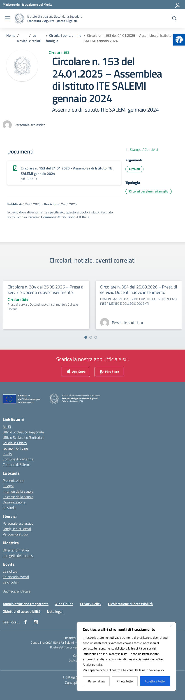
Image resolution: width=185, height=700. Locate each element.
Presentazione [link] (13, 480)
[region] (126, 656)
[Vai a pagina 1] (85, 337)
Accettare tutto (155, 681)
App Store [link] (79, 371)
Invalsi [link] (7, 453)
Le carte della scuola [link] (18, 496)
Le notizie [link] (10, 571)
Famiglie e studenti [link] (17, 528)
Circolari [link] (134, 168)
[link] (179, 40)
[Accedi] (178, 4)
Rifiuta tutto (125, 681)
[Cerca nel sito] (174, 19)
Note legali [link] (55, 611)
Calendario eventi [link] (16, 576)
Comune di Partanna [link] (18, 459)
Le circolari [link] (10, 582)
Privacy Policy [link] (90, 603)
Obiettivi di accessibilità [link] (21, 611)
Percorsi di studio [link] (15, 534)
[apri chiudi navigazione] (7, 18)
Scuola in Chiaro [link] (15, 443)
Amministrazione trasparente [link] (26, 603)
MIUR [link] (7, 426)
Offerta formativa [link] (16, 550)
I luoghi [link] (8, 486)
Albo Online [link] (64, 603)
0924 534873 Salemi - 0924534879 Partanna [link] (76, 642)
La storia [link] (9, 507)
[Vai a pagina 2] (90, 337)
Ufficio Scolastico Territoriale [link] (23, 437)
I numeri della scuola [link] (18, 491)
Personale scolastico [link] (18, 523)
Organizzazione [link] (14, 502)
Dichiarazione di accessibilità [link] (130, 603)
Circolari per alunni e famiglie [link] (148, 191)
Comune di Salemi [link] (16, 464)
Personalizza (96, 681)
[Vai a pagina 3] (95, 337)
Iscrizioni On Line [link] (15, 448)
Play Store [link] (111, 371)
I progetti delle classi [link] (18, 555)
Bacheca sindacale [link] (16, 591)
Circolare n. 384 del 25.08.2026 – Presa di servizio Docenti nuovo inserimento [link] (46, 289)
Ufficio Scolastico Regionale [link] (23, 432)
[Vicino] (171, 626)
